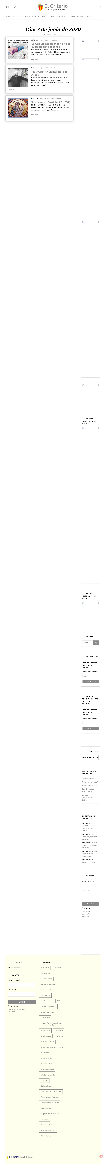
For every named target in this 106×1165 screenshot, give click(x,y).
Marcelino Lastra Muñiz (48, 1006)
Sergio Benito (45, 973)
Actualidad (29, 17)
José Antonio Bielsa (47, 1069)
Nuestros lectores (47, 1001)
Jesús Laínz (59, 1036)
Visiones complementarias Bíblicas (88, 797)
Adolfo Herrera (46, 1136)
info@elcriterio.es (27, 1157)
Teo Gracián (57, 967)
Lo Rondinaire (45, 1017)
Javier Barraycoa (46, 1058)
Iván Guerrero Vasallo (48, 1075)
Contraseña (86, 891)
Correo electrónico (90, 671)
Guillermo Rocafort (47, 1086)
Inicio (8, 17)
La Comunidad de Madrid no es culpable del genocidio (50, 45)
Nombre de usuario (88, 881)
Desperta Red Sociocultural (50, 1114)
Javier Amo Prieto (47, 1064)
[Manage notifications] (101, 1156)
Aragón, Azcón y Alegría (90, 782)
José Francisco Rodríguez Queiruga (52, 1047)
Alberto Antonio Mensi (48, 1130)
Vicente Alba (45, 967)
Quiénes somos (17, 17)
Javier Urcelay (45, 1030)
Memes (89, 17)
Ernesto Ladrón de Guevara (50, 1103)
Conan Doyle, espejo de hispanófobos (90, 853)
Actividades (42, 17)
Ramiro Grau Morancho (48, 984)
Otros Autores (45, 995)
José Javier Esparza (47, 1041)
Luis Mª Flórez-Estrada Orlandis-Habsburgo (52, 1024)
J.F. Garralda (45, 1053)
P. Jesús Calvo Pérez (47, 990)
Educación (71, 17)
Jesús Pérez (59, 1030)
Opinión (52, 17)
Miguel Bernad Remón (48, 1012)
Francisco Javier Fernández (50, 1097)
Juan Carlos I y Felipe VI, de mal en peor (89, 845)
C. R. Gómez (45, 1119)
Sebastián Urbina (46, 979)
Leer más (34, 59)
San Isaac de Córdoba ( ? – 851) (50, 102)
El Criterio (56, 6)
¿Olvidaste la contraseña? (16, 1009)
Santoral (58, 98)
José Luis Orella (46, 1036)
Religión (80, 17)
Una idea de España (88, 778)
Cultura (60, 17)
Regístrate (85, 916)
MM (58, 1001)
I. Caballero (44, 1080)
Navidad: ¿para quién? (89, 785)
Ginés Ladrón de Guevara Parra (51, 1091)
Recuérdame (88, 908)
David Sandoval (46, 1108)
